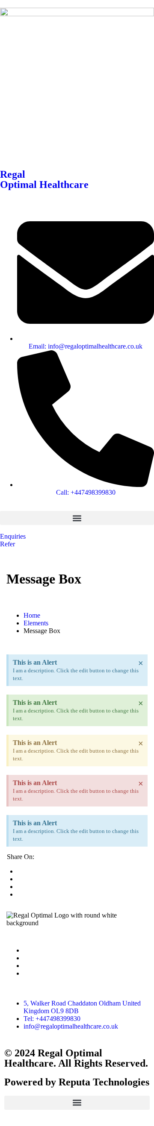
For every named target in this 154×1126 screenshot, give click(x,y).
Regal (12, 174)
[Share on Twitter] (19, 871)
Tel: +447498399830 (52, 1018)
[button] (77, 518)
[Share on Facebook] (19, 879)
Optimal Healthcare (44, 184)
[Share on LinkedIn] (19, 886)
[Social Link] (26, 950)
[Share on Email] (19, 894)
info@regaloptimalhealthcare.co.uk (71, 1026)
